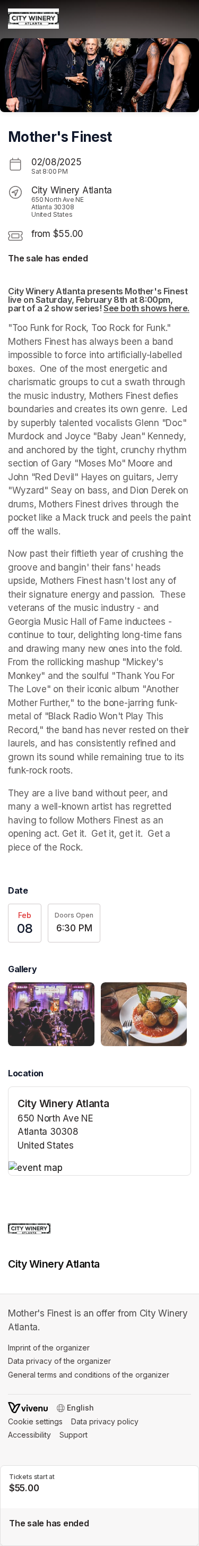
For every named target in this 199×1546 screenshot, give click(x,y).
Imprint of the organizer (49, 1347)
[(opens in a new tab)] (99, 1168)
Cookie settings (35, 1421)
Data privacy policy (105, 1421)
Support (73, 1434)
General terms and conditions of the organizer (88, 1374)
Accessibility (29, 1434)
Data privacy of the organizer (59, 1360)
